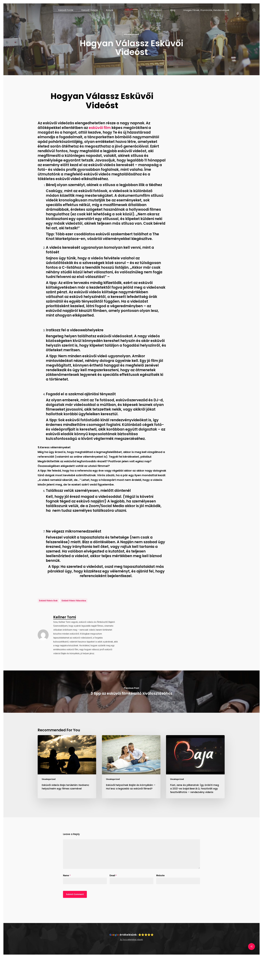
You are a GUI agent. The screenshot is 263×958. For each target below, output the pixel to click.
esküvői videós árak (48, 601)
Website (160, 875)
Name (67, 875)
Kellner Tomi (64, 617)
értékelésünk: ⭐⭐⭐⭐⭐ (131, 934)
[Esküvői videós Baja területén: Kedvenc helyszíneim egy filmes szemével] (67, 766)
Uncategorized (131, 34)
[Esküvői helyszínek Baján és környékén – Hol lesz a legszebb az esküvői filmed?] (131, 766)
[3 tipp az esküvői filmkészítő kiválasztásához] (131, 691)
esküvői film (100, 127)
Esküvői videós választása (74, 601)
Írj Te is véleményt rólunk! (131, 939)
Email (113, 875)
